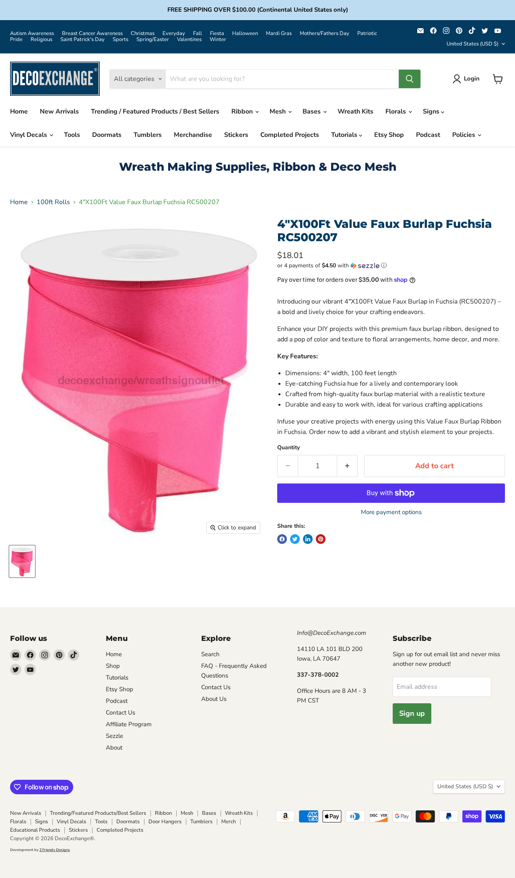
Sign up (412, 713)
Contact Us (120, 713)
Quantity (288, 447)
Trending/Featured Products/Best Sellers (98, 813)
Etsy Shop (389, 134)
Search (210, 654)
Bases (312, 111)
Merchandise (193, 134)
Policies (464, 134)
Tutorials (345, 134)
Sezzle (114, 736)
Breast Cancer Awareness (92, 34)
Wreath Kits (355, 111)
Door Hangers (164, 821)
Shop (113, 666)
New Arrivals (59, 111)
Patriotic (367, 34)
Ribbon (242, 111)
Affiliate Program (129, 724)
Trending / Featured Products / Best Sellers (155, 111)
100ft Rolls (53, 202)
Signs (432, 111)
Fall (197, 34)
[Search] (409, 79)
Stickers (236, 134)
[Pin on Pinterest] (320, 539)
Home (19, 111)
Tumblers (148, 134)
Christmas (142, 34)
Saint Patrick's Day (82, 40)
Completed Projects (289, 134)
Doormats (107, 134)
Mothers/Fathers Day (324, 34)
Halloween (245, 34)
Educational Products (35, 830)
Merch (228, 821)
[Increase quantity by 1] (347, 466)
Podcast (428, 134)
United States (473, 44)
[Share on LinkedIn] (308, 539)
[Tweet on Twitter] (295, 539)
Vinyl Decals (29, 134)
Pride (16, 40)
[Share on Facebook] (282, 539)
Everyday (174, 34)
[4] (22, 561)
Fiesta (217, 34)
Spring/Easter (152, 40)
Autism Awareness (32, 34)
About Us (214, 699)
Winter (218, 40)
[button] (391, 265)
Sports (120, 40)
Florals (396, 111)
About (114, 748)
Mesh (278, 111)
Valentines (189, 40)
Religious (41, 40)
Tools (72, 134)
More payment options (391, 512)
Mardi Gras (279, 34)
